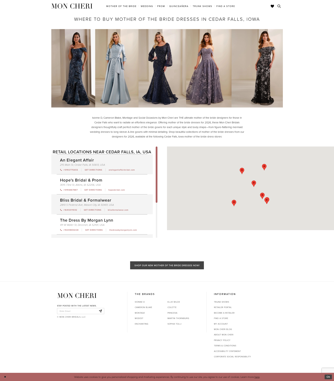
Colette (172, 307)
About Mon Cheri (223, 334)
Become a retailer (224, 312)
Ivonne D (140, 302)
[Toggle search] (279, 6)
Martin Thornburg (178, 318)
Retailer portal (223, 307)
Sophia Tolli (174, 323)
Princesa (172, 312)
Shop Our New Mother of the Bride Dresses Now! (167, 265)
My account (221, 323)
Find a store (221, 318)
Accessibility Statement (227, 351)
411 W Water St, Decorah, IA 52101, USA (82, 225)
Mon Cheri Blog (223, 329)
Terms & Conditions (225, 345)
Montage (140, 312)
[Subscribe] (100, 311)
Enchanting (141, 323)
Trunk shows (221, 302)
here (257, 377)
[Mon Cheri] (77, 295)
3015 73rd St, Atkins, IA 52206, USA (80, 184)
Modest (139, 318)
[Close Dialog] (5, 377)
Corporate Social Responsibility (232, 356)
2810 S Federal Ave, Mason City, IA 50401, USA (87, 204)
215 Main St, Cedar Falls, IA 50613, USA (82, 164)
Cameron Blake (143, 307)
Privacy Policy (222, 340)
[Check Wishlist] (272, 6)
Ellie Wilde (174, 302)
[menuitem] (121, 5)
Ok (328, 377)
